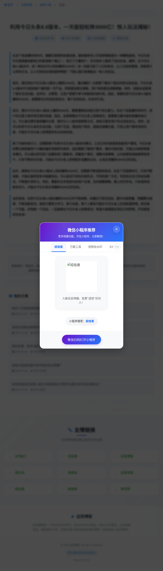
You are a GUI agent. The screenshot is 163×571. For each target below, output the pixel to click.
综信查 (58, 246)
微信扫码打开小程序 (81, 340)
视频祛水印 (95, 246)
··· (117, 247)
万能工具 (75, 246)
